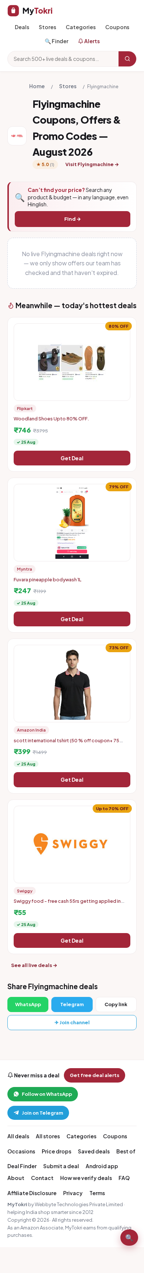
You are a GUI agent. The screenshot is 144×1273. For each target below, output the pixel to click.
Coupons (117, 27)
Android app (102, 1166)
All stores (48, 1136)
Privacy (73, 1193)
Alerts (91, 41)
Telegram (72, 1004)
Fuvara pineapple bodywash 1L (47, 579)
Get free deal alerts (94, 1075)
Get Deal (72, 458)
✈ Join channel (72, 1022)
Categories (81, 27)
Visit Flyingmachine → (92, 164)
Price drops (56, 1151)
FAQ (124, 1177)
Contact (42, 1177)
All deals (18, 1136)
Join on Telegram (42, 1113)
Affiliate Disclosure (31, 1193)
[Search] (127, 58)
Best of (126, 1151)
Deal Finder (22, 1166)
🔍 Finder (56, 41)
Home (37, 86)
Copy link (115, 1004)
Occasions (21, 1151)
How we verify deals (86, 1177)
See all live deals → (34, 965)
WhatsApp (28, 1004)
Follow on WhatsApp (47, 1094)
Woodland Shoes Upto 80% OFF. (51, 419)
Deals (22, 27)
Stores (47, 27)
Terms (97, 1193)
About (15, 1177)
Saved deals (94, 1151)
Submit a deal (61, 1166)
